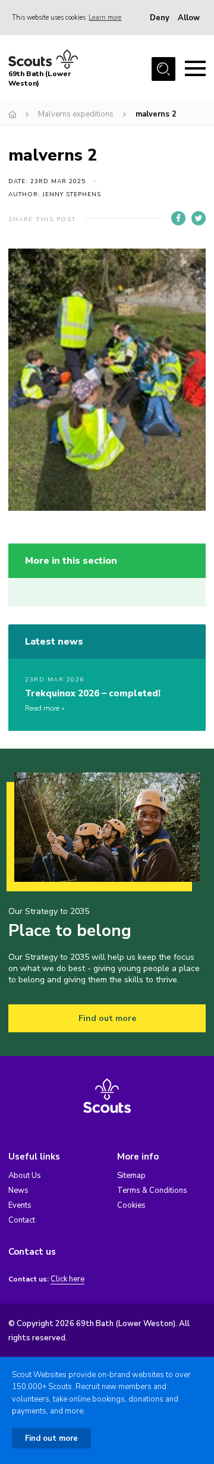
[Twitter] (198, 218)
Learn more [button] (105, 17)
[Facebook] (178, 218)
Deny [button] (159, 17)
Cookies (131, 1205)
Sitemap (131, 1175)
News (18, 1190)
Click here (67, 1279)
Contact (21, 1220)
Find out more (107, 1018)
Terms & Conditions (152, 1190)
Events (20, 1205)
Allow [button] (189, 17)
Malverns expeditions (76, 114)
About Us (24, 1175)
